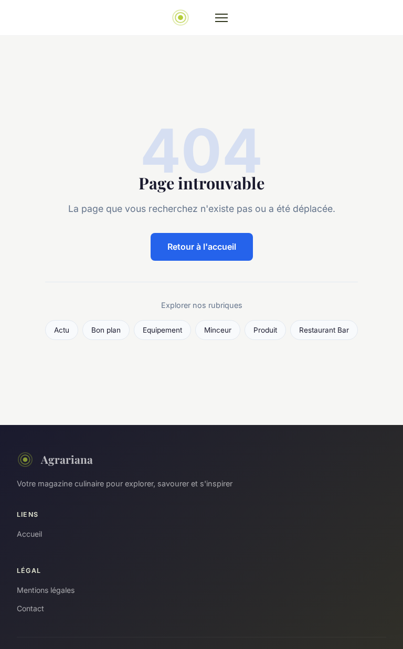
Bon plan (106, 330)
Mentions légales (46, 590)
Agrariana (67, 459)
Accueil (29, 533)
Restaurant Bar (324, 330)
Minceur (217, 330)
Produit (265, 330)
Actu (61, 330)
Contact (30, 608)
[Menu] (221, 17)
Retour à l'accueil (201, 246)
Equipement (162, 330)
